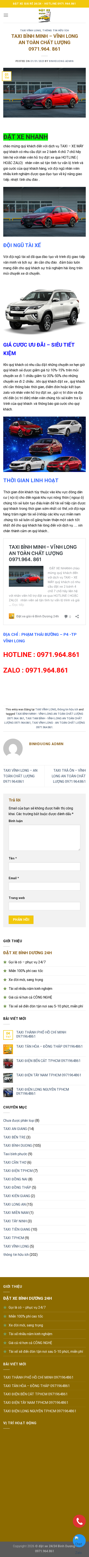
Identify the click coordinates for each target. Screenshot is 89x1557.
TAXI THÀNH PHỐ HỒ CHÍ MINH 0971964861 (41, 1034)
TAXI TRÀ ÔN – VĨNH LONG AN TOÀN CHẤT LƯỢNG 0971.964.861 (69, 776)
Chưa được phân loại (18, 1120)
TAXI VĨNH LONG (30, 30)
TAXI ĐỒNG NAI (15, 1179)
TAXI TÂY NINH (15, 1221)
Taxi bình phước (15, 1154)
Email (14, 878)
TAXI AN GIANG (15, 1129)
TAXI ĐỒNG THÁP (17, 1187)
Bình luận (16, 821)
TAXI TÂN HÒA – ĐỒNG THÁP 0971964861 (49, 1046)
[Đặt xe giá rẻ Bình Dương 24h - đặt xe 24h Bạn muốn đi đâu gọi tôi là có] (44, 15)
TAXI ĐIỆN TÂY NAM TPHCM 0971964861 (48, 1075)
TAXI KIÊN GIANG (16, 1196)
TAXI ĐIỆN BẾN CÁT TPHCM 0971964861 (48, 1061)
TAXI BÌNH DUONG (17, 1145)
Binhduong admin (61, 61)
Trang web (17, 898)
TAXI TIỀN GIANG (16, 1229)
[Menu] (5, 15)
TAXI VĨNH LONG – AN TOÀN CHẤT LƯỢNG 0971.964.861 (20, 776)
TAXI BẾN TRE (14, 1137)
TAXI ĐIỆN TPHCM (18, 1171)
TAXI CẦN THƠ (14, 1162)
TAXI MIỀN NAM (16, 1213)
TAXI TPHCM (13, 1238)
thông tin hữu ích (55, 30)
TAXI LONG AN (14, 1204)
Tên (13, 858)
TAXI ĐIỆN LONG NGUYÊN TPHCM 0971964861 (42, 1091)
